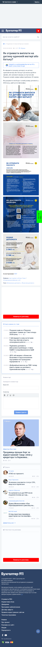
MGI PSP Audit (13, 511)
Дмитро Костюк (9, 449)
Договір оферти (7, 609)
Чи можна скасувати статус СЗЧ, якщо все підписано (22, 483)
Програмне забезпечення (10, 607)
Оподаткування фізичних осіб (11, 280)
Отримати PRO (6, 599)
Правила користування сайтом (12, 612)
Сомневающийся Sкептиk (16, 501)
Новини (4, 619)
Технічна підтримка (8, 615)
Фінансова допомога (28, 283)
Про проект (5, 622)
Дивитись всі (8, 523)
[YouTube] (5, 635)
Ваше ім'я (6, 385)
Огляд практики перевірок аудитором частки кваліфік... (20, 515)
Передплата (38, 31)
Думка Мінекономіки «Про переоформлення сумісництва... (21, 504)
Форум (3, 627)
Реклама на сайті (7, 625)
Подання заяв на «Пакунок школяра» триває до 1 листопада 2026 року (22, 332)
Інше (24, 278)
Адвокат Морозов (14, 490)
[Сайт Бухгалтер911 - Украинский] (12, 574)
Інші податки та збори (15, 278)
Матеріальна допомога (14, 283)
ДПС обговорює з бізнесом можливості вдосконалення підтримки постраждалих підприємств (20, 358)
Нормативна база (7, 602)
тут (22, 594)
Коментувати (21, 412)
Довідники (5, 604)
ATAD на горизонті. (16, 474)
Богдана (11, 471)
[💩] (14, 395)
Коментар (6, 392)
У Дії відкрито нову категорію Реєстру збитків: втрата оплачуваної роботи (21, 340)
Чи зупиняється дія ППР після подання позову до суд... (20, 494)
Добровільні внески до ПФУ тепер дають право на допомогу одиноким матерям (23, 367)
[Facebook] (2, 635)
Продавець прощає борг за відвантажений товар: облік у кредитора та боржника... (17, 454)
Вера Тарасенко (13, 479)
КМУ (10, 274)
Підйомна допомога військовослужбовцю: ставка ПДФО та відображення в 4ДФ (21, 348)
